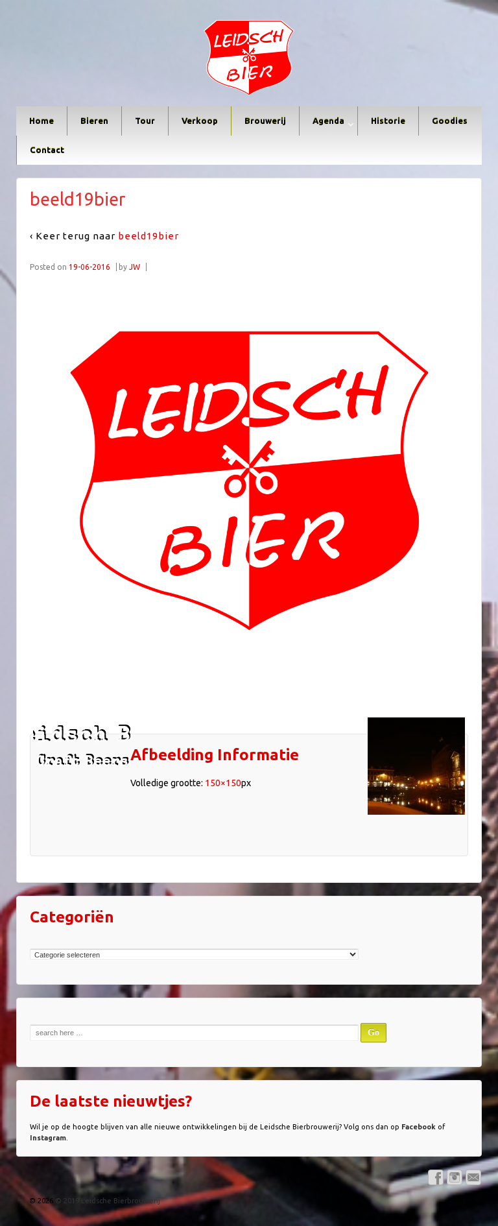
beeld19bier (148, 235)
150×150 (223, 783)
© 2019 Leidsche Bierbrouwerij (106, 1201)
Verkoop (200, 120)
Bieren (94, 120)
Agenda (328, 120)
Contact (47, 149)
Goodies (450, 120)
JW (134, 267)
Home (41, 120)
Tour (145, 120)
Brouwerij (265, 120)
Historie (388, 120)
